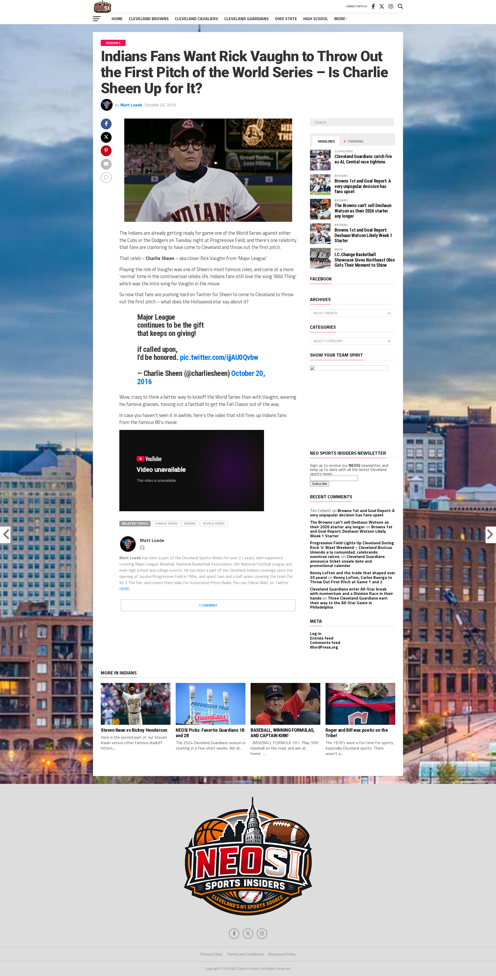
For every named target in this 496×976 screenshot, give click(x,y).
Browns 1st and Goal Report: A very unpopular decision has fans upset (363, 186)
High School (315, 18)
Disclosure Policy (282, 954)
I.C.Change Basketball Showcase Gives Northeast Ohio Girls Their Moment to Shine (365, 259)
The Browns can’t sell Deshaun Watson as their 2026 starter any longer (363, 210)
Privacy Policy (211, 954)
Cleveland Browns (149, 18)
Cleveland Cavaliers (196, 18)
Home (117, 18)
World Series (214, 523)
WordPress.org (324, 647)
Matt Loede (131, 105)
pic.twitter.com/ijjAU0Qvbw (219, 357)
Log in (315, 633)
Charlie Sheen (166, 523)
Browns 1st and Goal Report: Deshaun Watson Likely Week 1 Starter (363, 235)
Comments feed (325, 642)
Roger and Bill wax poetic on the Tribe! (357, 732)
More (339, 18)
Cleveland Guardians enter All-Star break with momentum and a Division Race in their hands (351, 593)
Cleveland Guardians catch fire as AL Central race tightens (363, 159)
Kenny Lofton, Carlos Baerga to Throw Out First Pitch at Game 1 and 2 (351, 579)
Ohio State (286, 18)
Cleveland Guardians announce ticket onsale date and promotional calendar (347, 561)
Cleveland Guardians (246, 18)
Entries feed (321, 638)
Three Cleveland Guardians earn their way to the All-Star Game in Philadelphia (349, 602)
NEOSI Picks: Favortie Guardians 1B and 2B (210, 732)
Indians (190, 523)
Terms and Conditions (245, 954)
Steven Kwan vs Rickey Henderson (134, 730)
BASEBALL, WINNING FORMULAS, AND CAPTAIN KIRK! (283, 732)
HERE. (124, 589)
